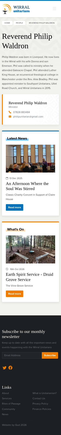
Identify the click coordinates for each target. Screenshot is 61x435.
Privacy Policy (40, 404)
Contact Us (39, 398)
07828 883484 (21, 112)
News (5, 414)
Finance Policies (42, 409)
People (19, 22)
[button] (54, 8)
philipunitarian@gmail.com (28, 116)
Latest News (17, 138)
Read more (14, 207)
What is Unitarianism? (45, 393)
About (5, 393)
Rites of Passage (11, 404)
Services (7, 398)
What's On (15, 229)
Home (7, 22)
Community (8, 409)
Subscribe (50, 355)
